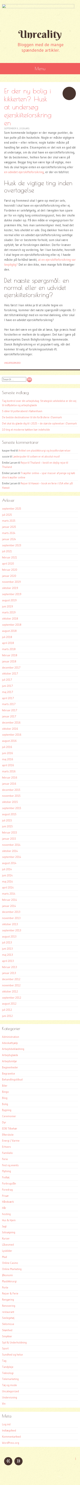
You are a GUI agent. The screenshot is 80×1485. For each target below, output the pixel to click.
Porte (5, 1287)
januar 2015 (9, 838)
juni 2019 (7, 606)
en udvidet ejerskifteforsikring (24, 172)
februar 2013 (9, 967)
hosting (6, 1214)
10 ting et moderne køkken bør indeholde (26, 429)
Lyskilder (7, 1250)
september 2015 (11, 808)
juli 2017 (7, 679)
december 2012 (11, 979)
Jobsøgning (8, 1232)
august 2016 (9, 740)
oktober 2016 (10, 728)
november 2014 (11, 844)
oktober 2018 (10, 618)
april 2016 (8, 765)
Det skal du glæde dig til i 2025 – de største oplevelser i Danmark (39, 423)
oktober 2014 (10, 851)
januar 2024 (9, 539)
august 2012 (9, 1003)
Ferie (5, 1159)
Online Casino (10, 1262)
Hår (4, 1207)
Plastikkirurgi (9, 1281)
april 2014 (8, 887)
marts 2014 (8, 893)
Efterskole (8, 1134)
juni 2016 (7, 753)
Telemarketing (10, 1379)
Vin (4, 1403)
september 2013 (11, 930)
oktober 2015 (10, 802)
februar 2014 (9, 899)
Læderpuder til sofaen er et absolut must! (36, 456)
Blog (4, 1098)
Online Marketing (12, 1269)
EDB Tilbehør (9, 1128)
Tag (4, 1360)
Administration (10, 1036)
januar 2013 (9, 973)
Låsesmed (8, 1244)
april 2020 (8, 563)
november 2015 (11, 795)
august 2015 (9, 814)
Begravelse (8, 1073)
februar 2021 (9, 557)
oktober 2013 (10, 924)
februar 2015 (9, 832)
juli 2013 (7, 942)
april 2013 (8, 961)
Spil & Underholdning (14, 1342)
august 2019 (9, 600)
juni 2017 (7, 685)
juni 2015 (7, 826)
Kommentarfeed (11, 1436)
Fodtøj (5, 1177)
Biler (4, 1085)
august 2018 (9, 630)
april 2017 (8, 698)
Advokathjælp (10, 1043)
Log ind (6, 1424)
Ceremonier (9, 1116)
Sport (5, 1348)
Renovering (8, 1305)
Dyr (4, 1122)
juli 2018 (7, 637)
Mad (4, 1257)
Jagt (4, 1226)
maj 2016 (7, 759)
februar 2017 (9, 710)
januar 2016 (9, 783)
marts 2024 (8, 533)
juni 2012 (7, 1015)
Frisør (5, 1195)
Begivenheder (10, 1067)
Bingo (5, 1091)
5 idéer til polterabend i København (22, 411)
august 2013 (9, 936)
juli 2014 (7, 869)
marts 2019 (9, 612)
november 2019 (11, 581)
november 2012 (11, 985)
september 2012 (11, 997)
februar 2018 (9, 655)
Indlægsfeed (9, 1430)
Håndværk (8, 1201)
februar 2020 (9, 569)
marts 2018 (9, 649)
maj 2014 (7, 881)
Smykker (7, 1336)
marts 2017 (9, 704)
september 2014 (11, 857)
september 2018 (11, 624)
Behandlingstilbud (12, 1079)
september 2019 (11, 594)
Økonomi (7, 1275)
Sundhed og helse (12, 1354)
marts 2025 (8, 520)
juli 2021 (7, 551)
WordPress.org (10, 1442)
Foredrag (7, 1189)
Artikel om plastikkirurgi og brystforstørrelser (44, 450)
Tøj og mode (9, 1385)
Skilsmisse (8, 1324)
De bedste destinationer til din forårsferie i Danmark (32, 417)
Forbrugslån (9, 1183)
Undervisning (9, 1397)
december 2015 (11, 789)
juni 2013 (7, 948)
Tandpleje (7, 1366)
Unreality (40, 34)
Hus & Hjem (9, 1220)
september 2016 (11, 734)
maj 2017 (7, 692)
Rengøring (8, 1299)
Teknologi (8, 1373)
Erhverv (6, 1146)
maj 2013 (7, 954)
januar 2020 (9, 575)
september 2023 (11, 545)
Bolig (5, 1104)
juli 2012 (7, 1009)
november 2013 (11, 918)
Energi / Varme (10, 1140)
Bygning (6, 1110)
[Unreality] (40, 13)
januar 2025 (9, 526)
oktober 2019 (10, 588)
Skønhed (7, 1330)
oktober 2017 (10, 673)
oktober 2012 (10, 991)
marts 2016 (9, 771)
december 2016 (11, 722)
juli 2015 (7, 820)
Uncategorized (12, 362)
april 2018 (8, 643)
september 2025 (11, 508)
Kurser (6, 1238)
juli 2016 (7, 747)
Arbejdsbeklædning (13, 1049)
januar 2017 (9, 716)
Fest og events (10, 1165)
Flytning (6, 1171)
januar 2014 (9, 906)
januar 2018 (9, 661)
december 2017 (11, 667)
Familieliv (7, 1153)
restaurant (8, 1312)
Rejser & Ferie (10, 1293)
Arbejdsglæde (10, 1055)
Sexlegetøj (8, 1317)
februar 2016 (9, 777)
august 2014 (9, 863)
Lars (27, 128)
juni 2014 (7, 875)
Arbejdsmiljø (9, 1061)
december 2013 (11, 911)
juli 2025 (7, 514)
